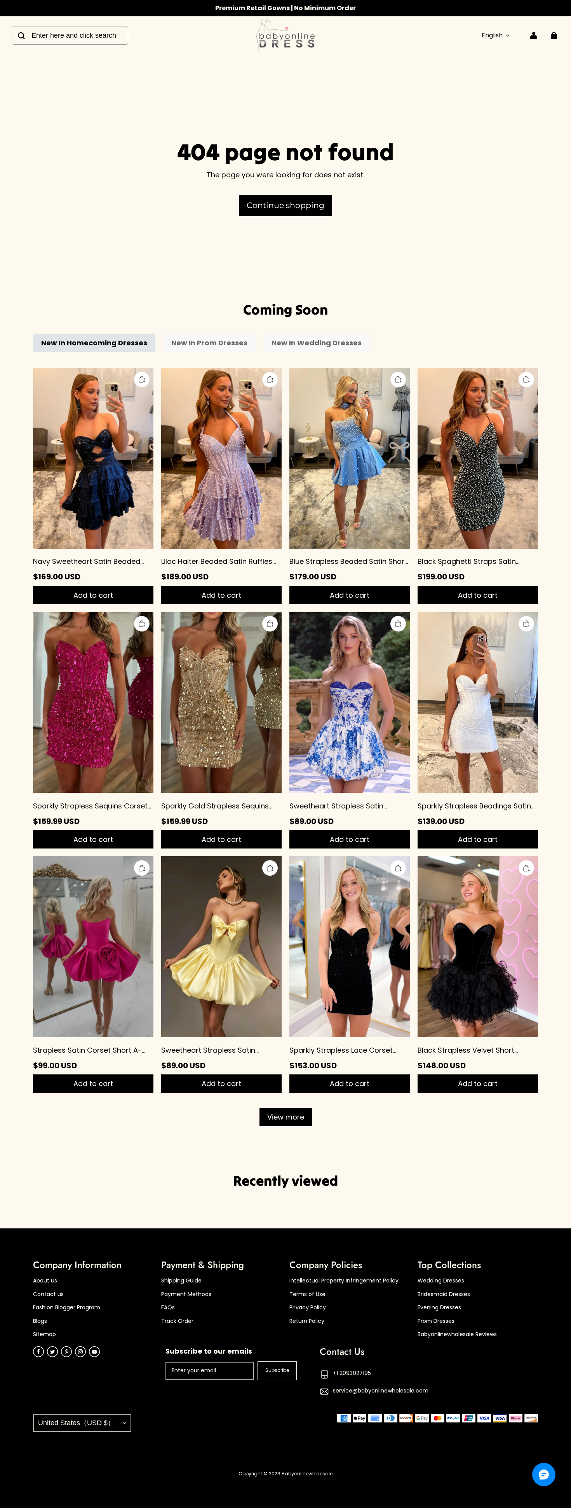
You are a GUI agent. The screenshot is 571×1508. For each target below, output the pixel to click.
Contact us (48, 1294)
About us (45, 1280)
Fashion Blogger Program (66, 1307)
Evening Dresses (439, 1307)
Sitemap (44, 1334)
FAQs (168, 1307)
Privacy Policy (307, 1307)
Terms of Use (307, 1294)
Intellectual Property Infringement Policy (344, 1280)
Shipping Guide (181, 1280)
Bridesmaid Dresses (444, 1294)
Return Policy (306, 1321)
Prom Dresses (436, 1321)
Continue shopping (285, 205)
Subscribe (277, 1370)
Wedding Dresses (441, 1280)
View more (285, 1117)
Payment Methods (186, 1294)
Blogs (40, 1321)
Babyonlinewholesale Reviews (457, 1334)
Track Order (177, 1321)
